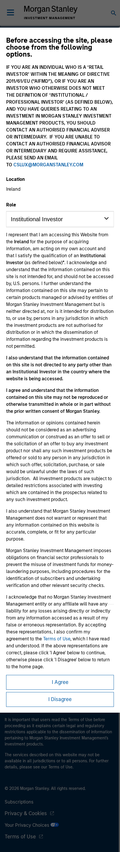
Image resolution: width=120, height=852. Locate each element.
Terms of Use (56, 639)
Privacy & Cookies (26, 813)
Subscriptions (19, 802)
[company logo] (50, 12)
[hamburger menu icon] (10, 12)
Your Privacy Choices (27, 825)
